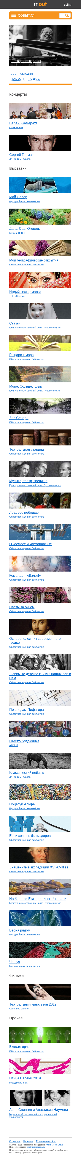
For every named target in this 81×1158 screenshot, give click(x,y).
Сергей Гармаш (22, 155)
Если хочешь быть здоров (30, 836)
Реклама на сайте (46, 1141)
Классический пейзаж (26, 773)
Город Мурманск (18, 1082)
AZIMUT (13, 745)
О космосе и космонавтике (30, 544)
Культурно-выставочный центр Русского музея (35, 327)
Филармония (16, 127)
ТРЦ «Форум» (17, 296)
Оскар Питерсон (26, 61)
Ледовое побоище (24, 512)
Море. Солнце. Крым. (26, 386)
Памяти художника (24, 741)
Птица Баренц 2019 (25, 1078)
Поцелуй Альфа (22, 804)
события (26, 15)
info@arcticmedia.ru (36, 1147)
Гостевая (28, 1141)
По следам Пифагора (26, 709)
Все (13, 73)
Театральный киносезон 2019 (33, 1004)
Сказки (14, 323)
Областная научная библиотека (26, 264)
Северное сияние (19, 1008)
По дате (34, 78)
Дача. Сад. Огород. (24, 228)
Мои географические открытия (34, 260)
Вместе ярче (19, 1047)
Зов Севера (19, 418)
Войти (67, 4)
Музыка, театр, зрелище (28, 481)
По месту (17, 78)
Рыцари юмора (21, 355)
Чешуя (14, 962)
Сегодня (26, 73)
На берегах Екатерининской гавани (37, 899)
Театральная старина (26, 449)
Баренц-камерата (23, 123)
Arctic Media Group (54, 1145)
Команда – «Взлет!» (25, 575)
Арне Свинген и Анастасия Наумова (38, 1110)
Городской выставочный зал (24, 201)
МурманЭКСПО (18, 233)
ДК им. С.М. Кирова (19, 159)
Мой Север (18, 197)
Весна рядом (19, 930)
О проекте (15, 1141)
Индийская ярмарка (25, 292)
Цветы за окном (22, 607)
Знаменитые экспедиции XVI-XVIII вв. (39, 867)
